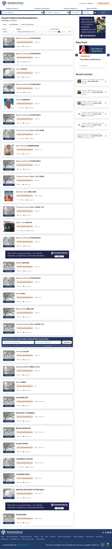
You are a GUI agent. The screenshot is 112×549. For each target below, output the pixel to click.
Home (5, 24)
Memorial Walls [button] (92, 8)
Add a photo (8, 46)
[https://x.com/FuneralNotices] (103, 532)
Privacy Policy (89, 536)
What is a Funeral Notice (64, 536)
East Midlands (13, 24)
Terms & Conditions (78, 536)
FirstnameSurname (58, 31)
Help (42, 536)
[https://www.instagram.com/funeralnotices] (105, 532)
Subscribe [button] (67, 342)
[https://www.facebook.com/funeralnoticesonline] (108, 532)
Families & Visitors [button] (12, 8)
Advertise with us (40, 539)
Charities (36, 536)
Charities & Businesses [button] (42, 8)
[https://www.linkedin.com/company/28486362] (110, 532)
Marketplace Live (15, 539)
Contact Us (53, 536)
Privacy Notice (48, 345)
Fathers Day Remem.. (27, 24)
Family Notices (5, 539)
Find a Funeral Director (12, 536)
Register (90, 3)
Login (83, 3)
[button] (103, 3)
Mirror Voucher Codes (28, 539)
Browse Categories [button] (70, 8)
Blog (46, 536)
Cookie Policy (99, 536)
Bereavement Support (26, 536)
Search (103, 12)
